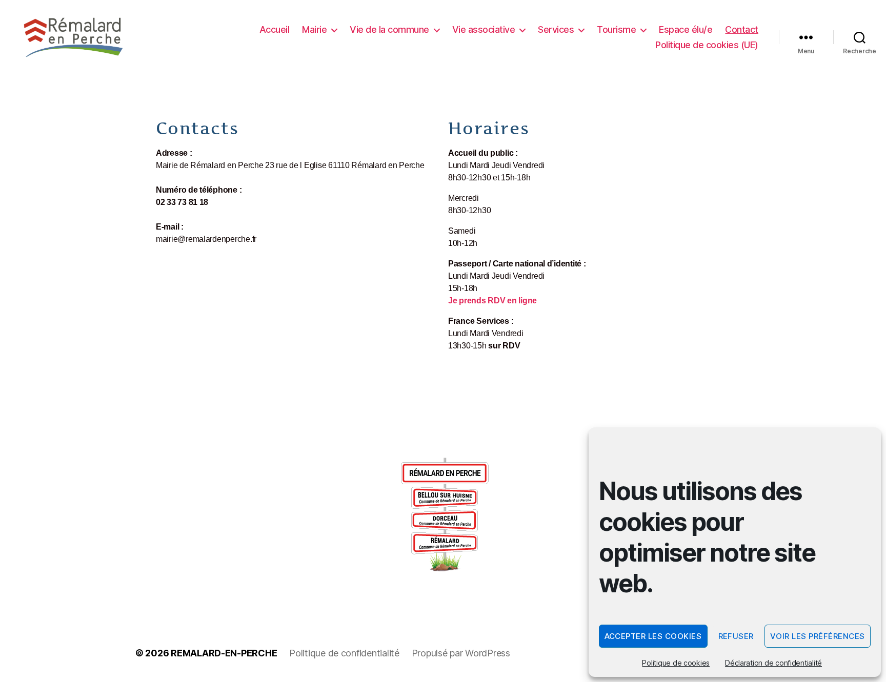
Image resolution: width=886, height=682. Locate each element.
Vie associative (483, 29)
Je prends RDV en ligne (492, 300)
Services (556, 29)
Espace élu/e (685, 29)
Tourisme (616, 29)
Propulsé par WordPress (461, 653)
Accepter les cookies (653, 636)
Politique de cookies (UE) (706, 44)
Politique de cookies (676, 662)
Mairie (314, 29)
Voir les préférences (817, 636)
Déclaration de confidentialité (773, 662)
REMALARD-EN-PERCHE (224, 653)
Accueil (274, 29)
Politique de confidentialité (344, 653)
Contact (741, 29)
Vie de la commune (389, 29)
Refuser (736, 636)
